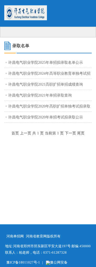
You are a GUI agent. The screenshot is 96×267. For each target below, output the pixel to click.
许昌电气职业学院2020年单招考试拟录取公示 (45, 117)
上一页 (25, 133)
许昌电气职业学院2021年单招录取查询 (40, 95)
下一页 (70, 133)
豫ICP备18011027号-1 (23, 262)
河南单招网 (15, 236)
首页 (15, 133)
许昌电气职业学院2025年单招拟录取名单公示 (45, 63)
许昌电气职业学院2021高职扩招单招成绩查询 (45, 84)
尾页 (81, 133)
